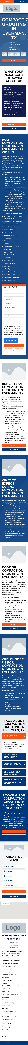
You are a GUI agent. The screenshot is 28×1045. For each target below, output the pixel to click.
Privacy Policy (8, 336)
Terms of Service (17, 349)
